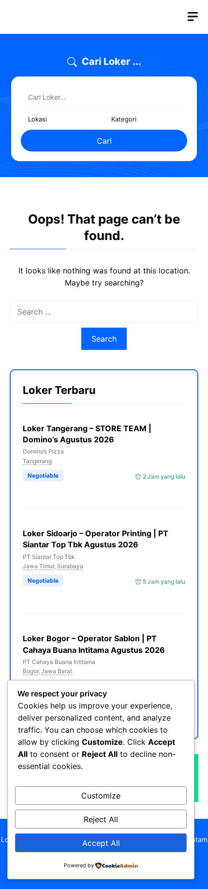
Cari (104, 141)
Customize (100, 795)
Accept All (101, 843)
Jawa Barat (56, 671)
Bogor (30, 671)
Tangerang (37, 461)
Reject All (101, 819)
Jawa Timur (38, 566)
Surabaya (70, 566)
